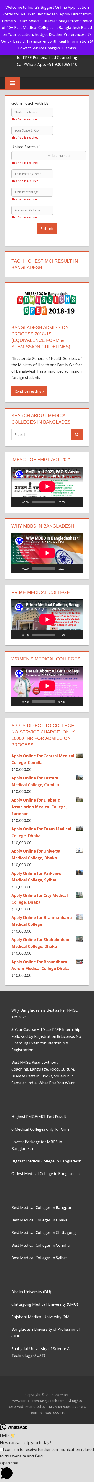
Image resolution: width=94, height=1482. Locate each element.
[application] (47, 487)
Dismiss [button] (69, 48)
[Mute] (69, 502)
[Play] (17, 502)
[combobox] (28, 146)
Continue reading (28, 391)
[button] (47, 1470)
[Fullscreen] (77, 502)
